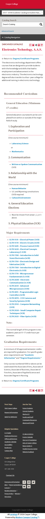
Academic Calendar (10, 442)
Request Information (11, 412)
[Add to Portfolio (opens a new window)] (33, 45)
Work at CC (26, 414)
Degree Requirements (30, 358)
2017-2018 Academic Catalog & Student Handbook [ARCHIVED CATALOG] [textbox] (23, 13)
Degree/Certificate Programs (26, 58)
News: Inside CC (27, 446)
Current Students (28, 411)
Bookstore (8, 447)
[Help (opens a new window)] (42, 45)
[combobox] (22, 12)
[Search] (41, 24)
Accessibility (8, 445)
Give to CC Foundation (30, 440)
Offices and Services (11, 439)
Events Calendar (28, 437)
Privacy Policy (9, 493)
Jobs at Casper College (30, 443)
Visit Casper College (11, 408)
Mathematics (18, 151)
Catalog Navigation (12, 37)
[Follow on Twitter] (33, 482)
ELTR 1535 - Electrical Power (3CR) (24, 240)
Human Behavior (19, 188)
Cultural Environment (21, 198)
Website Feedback (28, 452)
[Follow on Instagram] (29, 482)
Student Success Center (30, 449)
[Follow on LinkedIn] (29, 486)
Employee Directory (11, 436)
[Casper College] (13, 2)
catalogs (13, 514)
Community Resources (30, 420)
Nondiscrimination (10, 491)
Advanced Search (8, 31)
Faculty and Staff (28, 417)
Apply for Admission (11, 417)
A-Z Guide (8, 433)
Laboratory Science (20, 143)
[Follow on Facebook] (24, 482)
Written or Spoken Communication (27, 164)
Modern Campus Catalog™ (27, 517)
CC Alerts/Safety (28, 434)
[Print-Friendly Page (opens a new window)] (39, 45)
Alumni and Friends (28, 423)
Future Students (28, 408)
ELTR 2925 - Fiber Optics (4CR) (23, 316)
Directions (8, 497)
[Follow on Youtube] (24, 486)
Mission (17, 493)
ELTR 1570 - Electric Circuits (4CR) (24, 243)
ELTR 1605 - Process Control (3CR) (24, 246)
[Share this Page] (36, 45)
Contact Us (10, 475)
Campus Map (9, 451)
